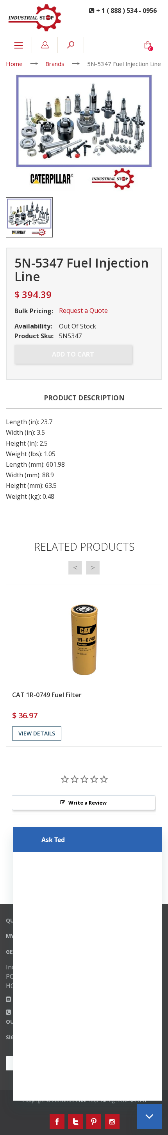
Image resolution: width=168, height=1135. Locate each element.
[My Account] (44, 45)
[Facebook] (57, 1121)
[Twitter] (75, 1121)
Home (14, 64)
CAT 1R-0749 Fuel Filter (47, 695)
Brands (54, 64)
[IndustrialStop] (37, 18)
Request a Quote (83, 310)
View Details (36, 733)
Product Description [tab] (84, 397)
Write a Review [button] (87, 802)
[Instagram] (112, 1121)
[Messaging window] (87, 964)
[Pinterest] (93, 1121)
